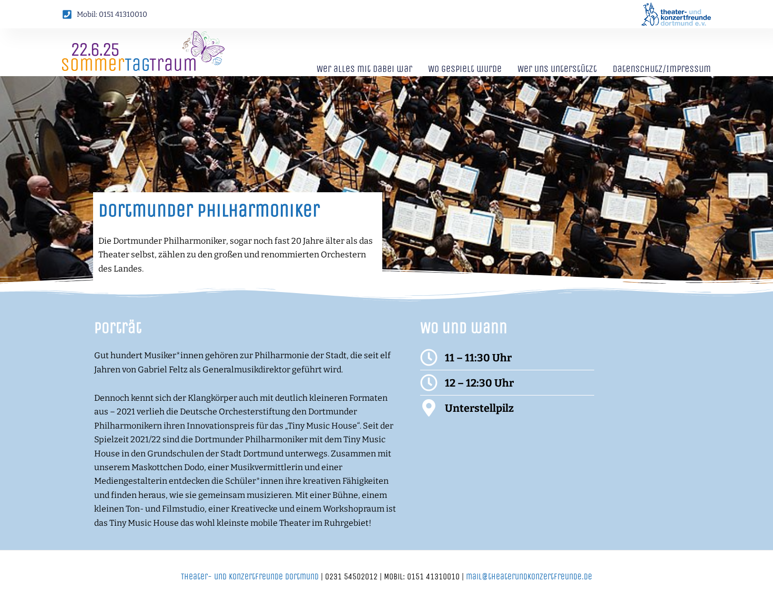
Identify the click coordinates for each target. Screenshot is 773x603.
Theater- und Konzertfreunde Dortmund (250, 576)
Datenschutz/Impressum (662, 69)
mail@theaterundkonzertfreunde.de (529, 576)
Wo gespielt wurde (465, 69)
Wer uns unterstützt (557, 69)
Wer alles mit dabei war (364, 69)
